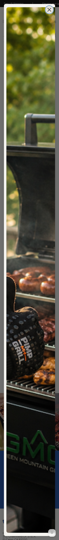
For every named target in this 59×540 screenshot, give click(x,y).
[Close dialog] (49, 10)
